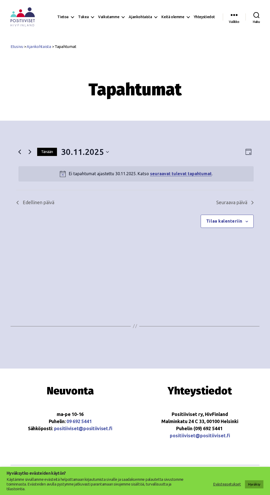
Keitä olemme (172, 17)
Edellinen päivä (38, 202)
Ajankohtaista (140, 17)
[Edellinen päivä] (19, 152)
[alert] (136, 174)
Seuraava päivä (231, 202)
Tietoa (63, 17)
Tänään (47, 152)
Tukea (83, 17)
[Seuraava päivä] (30, 152)
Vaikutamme (108, 17)
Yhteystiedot (204, 17)
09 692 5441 (78, 421)
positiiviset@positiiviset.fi (83, 428)
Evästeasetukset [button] (227, 484)
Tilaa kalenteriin (224, 221)
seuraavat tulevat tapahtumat (181, 173)
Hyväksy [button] (254, 484)
